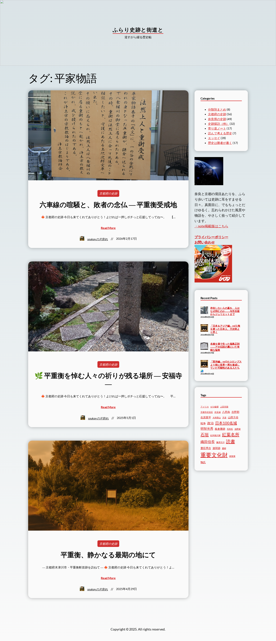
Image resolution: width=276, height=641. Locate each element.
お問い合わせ (205, 242)
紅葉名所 (230, 434)
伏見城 (217, 412)
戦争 (203, 423)
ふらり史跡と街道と (138, 29)
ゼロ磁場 (214, 406)
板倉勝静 (220, 428)
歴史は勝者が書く (220, 143)
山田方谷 (233, 417)
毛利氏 (230, 429)
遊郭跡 (216, 448)
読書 (230, 441)
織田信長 (208, 442)
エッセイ (214, 138)
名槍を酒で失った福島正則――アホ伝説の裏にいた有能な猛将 (225, 346)
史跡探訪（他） (218, 123)
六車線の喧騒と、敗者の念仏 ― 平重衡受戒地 (108, 205)
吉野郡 (235, 411)
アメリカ (205, 406)
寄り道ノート (217, 128)
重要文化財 (214, 455)
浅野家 (238, 429)
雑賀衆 (232, 456)
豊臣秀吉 (206, 448)
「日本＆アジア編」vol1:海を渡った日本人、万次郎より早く (225, 328)
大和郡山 (217, 417)
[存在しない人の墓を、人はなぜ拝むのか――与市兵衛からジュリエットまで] (204, 310)
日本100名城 (226, 423)
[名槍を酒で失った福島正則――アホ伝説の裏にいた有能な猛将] (204, 346)
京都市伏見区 (207, 412)
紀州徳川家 (215, 435)
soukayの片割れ (97, 239)
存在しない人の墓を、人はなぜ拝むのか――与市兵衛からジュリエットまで (225, 311)
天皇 (224, 417)
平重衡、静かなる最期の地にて (108, 555)
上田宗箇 (224, 406)
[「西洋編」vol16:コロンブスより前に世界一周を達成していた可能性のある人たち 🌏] (204, 364)
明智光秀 (207, 429)
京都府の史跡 (108, 193)
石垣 (205, 434)
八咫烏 (226, 411)
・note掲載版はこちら (211, 226)
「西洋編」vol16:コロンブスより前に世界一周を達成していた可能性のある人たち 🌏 (221, 366)
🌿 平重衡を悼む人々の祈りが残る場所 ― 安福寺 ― (108, 379)
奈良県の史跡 (217, 119)
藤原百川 (220, 442)
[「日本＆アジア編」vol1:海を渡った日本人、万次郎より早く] (204, 328)
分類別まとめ (217, 109)
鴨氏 (203, 462)
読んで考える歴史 (220, 133)
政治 (210, 423)
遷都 (224, 448)
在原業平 (206, 417)
